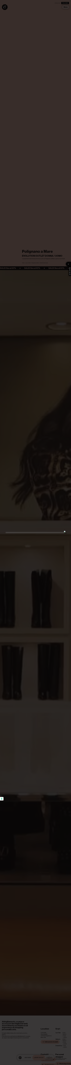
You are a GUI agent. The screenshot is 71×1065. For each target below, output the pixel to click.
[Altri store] (68, 264)
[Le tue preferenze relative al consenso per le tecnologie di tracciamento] (2, 798)
